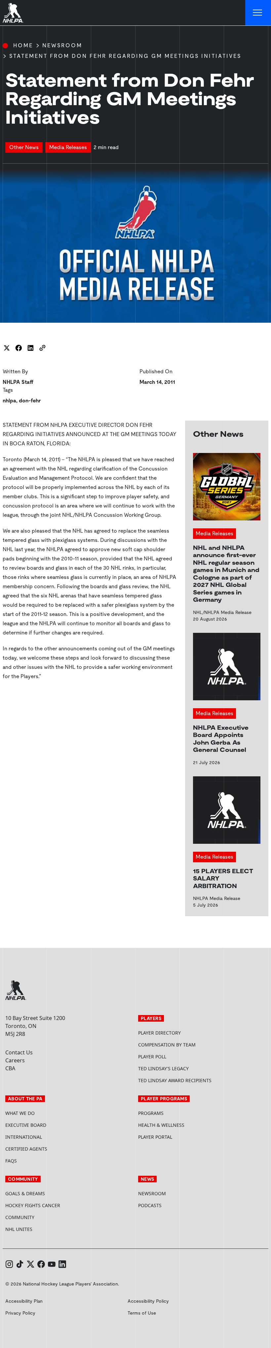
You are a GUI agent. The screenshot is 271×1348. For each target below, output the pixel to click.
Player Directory (159, 1033)
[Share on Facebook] (18, 348)
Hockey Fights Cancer (32, 1205)
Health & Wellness (161, 1125)
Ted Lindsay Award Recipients (175, 1080)
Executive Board (25, 1125)
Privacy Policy (20, 1313)
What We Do (20, 1113)
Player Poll (152, 1056)
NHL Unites (43, 1229)
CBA (10, 1068)
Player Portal (180, 1137)
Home (23, 45)
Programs (151, 1113)
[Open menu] (258, 13)
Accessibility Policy (148, 1301)
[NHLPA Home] (13, 12)
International (23, 1137)
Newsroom (62, 45)
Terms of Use (142, 1313)
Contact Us (19, 1052)
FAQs (11, 1161)
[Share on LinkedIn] (30, 348)
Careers (15, 1060)
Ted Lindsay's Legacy (163, 1068)
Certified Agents (26, 1149)
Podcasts (150, 1205)
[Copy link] (42, 348)
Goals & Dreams (25, 1193)
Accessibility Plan (24, 1301)
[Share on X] (7, 348)
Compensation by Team (167, 1045)
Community (19, 1217)
